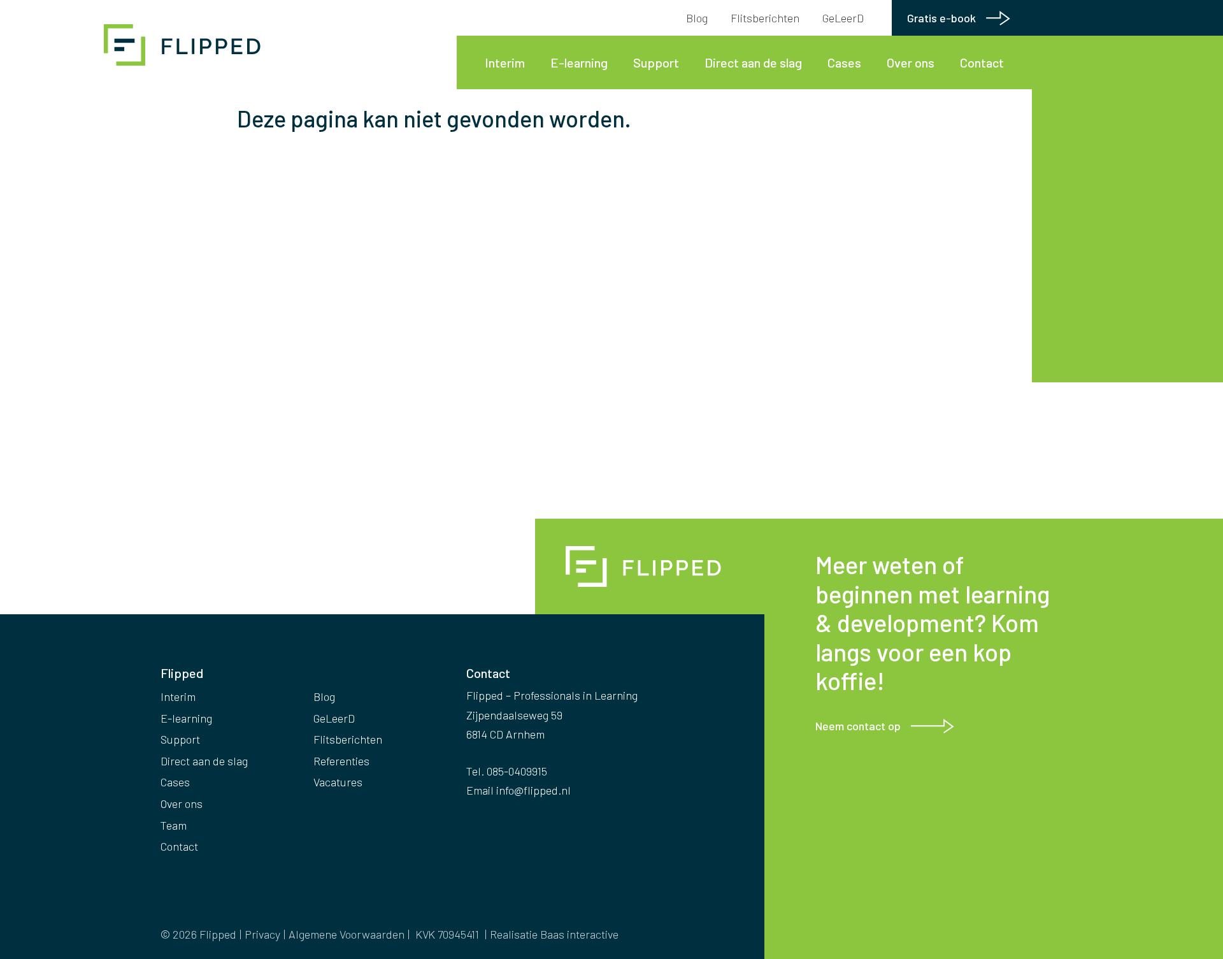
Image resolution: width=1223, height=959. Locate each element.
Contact (982, 62)
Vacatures (337, 782)
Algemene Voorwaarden (346, 934)
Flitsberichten (765, 18)
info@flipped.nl (533, 790)
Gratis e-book (941, 18)
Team (174, 825)
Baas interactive (579, 934)
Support (656, 62)
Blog (697, 18)
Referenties (341, 761)
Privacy (262, 934)
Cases (844, 62)
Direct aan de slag (753, 62)
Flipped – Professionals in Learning (184, 45)
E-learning (579, 62)
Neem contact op (858, 726)
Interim (505, 62)
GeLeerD (843, 18)
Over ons (910, 62)
